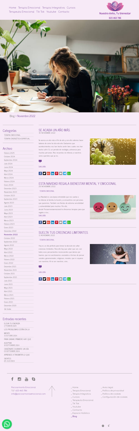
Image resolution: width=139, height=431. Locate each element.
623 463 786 (21, 391)
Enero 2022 (8, 262)
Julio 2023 (8, 206)
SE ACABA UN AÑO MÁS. (54, 130)
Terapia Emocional (29, 8)
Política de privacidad (113, 391)
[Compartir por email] (60, 173)
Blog (12, 116)
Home (12, 8)
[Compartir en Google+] (48, 173)
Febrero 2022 (9, 259)
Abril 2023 (8, 216)
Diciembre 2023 (10, 188)
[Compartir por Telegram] (64, 173)
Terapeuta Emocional (21, 12)
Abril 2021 (8, 291)
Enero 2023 (8, 227)
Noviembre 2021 (10, 269)
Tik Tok (40, 12)
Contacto (63, 12)
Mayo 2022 (8, 248)
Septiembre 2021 (10, 277)
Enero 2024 (8, 184)
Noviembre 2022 (11, 234)
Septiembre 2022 (10, 241)
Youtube (51, 12)
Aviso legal (107, 387)
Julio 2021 (8, 280)
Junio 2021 (8, 284)
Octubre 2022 (9, 238)
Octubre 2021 (9, 273)
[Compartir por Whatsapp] (69, 173)
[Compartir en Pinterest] (56, 173)
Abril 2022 (8, 252)
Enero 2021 (8, 301)
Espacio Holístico (81, 413)
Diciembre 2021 (10, 266)
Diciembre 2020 (10, 305)
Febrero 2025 (9, 152)
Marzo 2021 (8, 294)
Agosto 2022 (9, 245)
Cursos (71, 8)
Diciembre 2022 (10, 230)
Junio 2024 (8, 167)
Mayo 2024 (8, 170)
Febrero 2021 (9, 298)
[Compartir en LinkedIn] (52, 173)
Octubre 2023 (9, 195)
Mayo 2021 (8, 287)
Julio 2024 (8, 163)
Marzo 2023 (9, 220)
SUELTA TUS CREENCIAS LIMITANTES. (63, 232)
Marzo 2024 (9, 177)
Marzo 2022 (9, 255)
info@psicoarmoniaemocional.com (28, 394)
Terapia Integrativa (53, 8)
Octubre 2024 (9, 156)
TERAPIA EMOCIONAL (12, 134)
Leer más (42, 166)
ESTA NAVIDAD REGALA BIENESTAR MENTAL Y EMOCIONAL (77, 183)
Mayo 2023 (8, 213)
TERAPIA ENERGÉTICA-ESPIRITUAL (17, 138)
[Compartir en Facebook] (40, 173)
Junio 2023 (8, 209)
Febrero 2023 (9, 223)
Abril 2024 (8, 174)
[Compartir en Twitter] (44, 173)
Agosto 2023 (9, 202)
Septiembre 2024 (10, 159)
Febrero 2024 (9, 181)
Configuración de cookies (114, 397)
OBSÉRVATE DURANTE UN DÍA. (16, 350)
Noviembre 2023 (10, 191)
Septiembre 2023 (10, 198)
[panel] (103, 426)
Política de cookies (111, 394)
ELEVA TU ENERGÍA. (12, 324)
